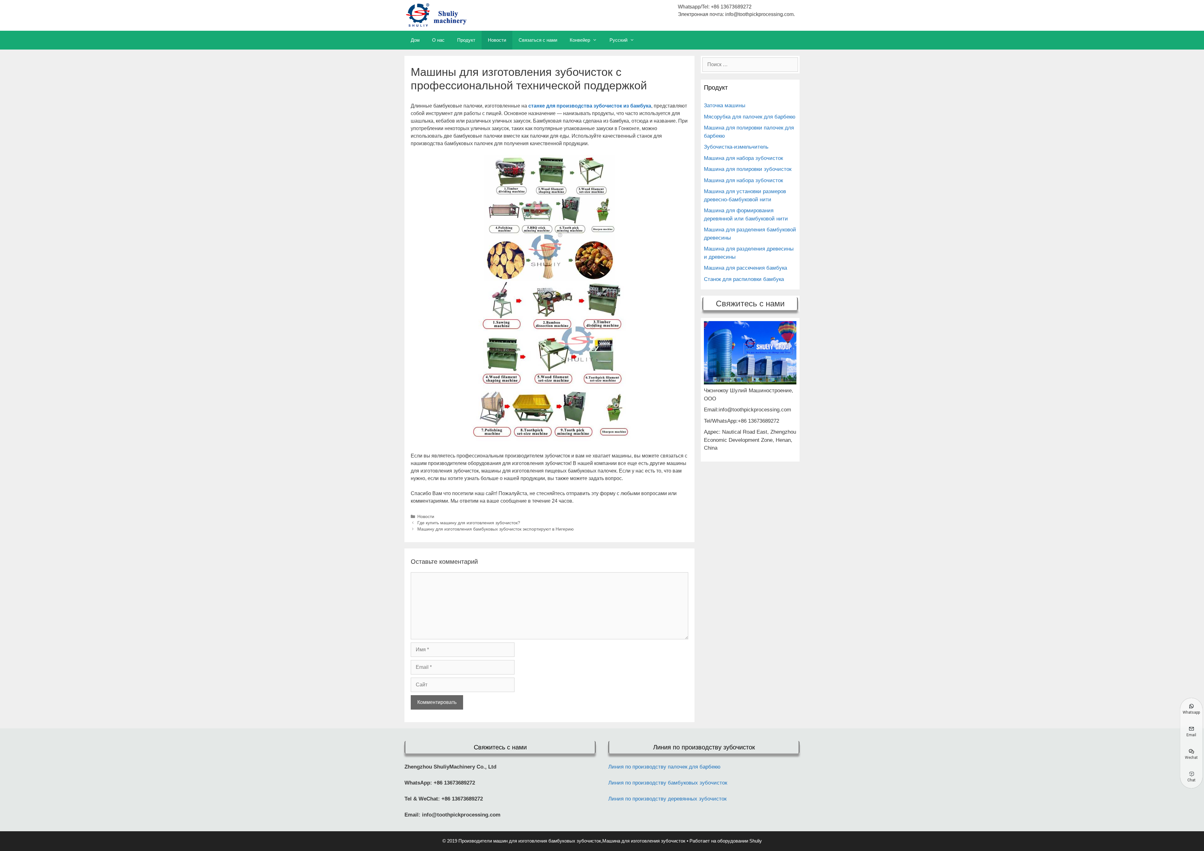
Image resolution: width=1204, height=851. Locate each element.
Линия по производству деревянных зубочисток (667, 799)
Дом (415, 40)
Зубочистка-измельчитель (736, 147)
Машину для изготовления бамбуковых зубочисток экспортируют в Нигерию (495, 529)
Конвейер (580, 40)
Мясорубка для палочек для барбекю (749, 117)
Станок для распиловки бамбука (744, 279)
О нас (438, 40)
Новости (497, 40)
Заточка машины (724, 105)
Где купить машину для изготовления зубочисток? (468, 523)
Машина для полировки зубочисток (747, 169)
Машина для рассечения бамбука (745, 268)
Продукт (466, 40)
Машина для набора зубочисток (743, 158)
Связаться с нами (538, 40)
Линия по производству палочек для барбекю (664, 767)
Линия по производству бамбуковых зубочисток (667, 783)
